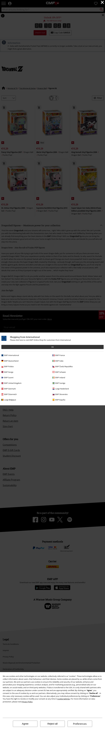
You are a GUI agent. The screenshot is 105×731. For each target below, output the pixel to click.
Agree (25, 723)
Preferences (80, 723)
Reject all (52, 723)
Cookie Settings (63, 699)
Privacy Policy (27, 701)
